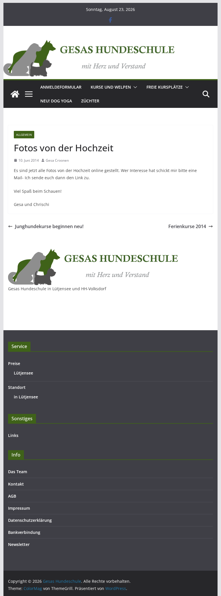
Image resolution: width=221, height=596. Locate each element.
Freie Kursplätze (164, 87)
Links (13, 435)
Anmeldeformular (60, 87)
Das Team (17, 471)
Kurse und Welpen (111, 87)
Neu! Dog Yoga (56, 101)
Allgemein (24, 135)
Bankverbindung (24, 532)
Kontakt (16, 484)
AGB (12, 496)
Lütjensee (23, 373)
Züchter (90, 101)
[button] (134, 87)
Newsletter (19, 544)
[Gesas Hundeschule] (15, 94)
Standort (17, 387)
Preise (14, 363)
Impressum (19, 508)
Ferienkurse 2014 (187, 226)
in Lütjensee (26, 397)
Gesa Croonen (57, 160)
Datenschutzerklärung (30, 520)
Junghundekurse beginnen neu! (49, 226)
